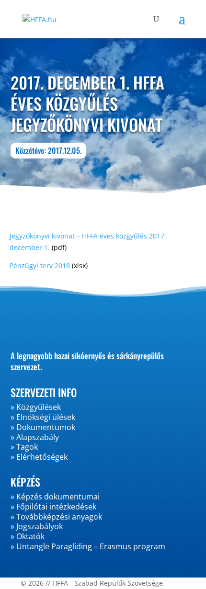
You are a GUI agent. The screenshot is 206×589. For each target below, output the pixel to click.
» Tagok (24, 447)
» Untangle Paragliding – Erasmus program (88, 546)
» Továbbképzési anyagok (56, 516)
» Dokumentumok (43, 427)
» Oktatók (28, 536)
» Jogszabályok (37, 526)
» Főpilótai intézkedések (53, 506)
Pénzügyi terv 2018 (40, 265)
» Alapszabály (35, 437)
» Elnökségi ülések (43, 417)
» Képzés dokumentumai (55, 496)
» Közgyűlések (36, 407)
